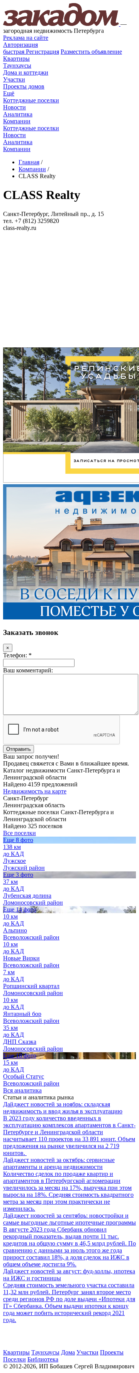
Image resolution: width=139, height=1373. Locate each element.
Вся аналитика (22, 1090)
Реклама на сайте (25, 37)
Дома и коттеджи (25, 72)
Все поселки (19, 833)
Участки (14, 79)
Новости (14, 107)
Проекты (112, 1352)
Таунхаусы (17, 65)
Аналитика (17, 114)
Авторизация (20, 44)
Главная (29, 162)
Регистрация (31, 51)
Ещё (8, 93)
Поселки (14, 1359)
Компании (17, 121)
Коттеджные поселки (31, 100)
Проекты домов (23, 86)
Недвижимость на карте (34, 791)
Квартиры (16, 58)
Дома (68, 1352)
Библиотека (42, 1359)
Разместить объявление (91, 51)
